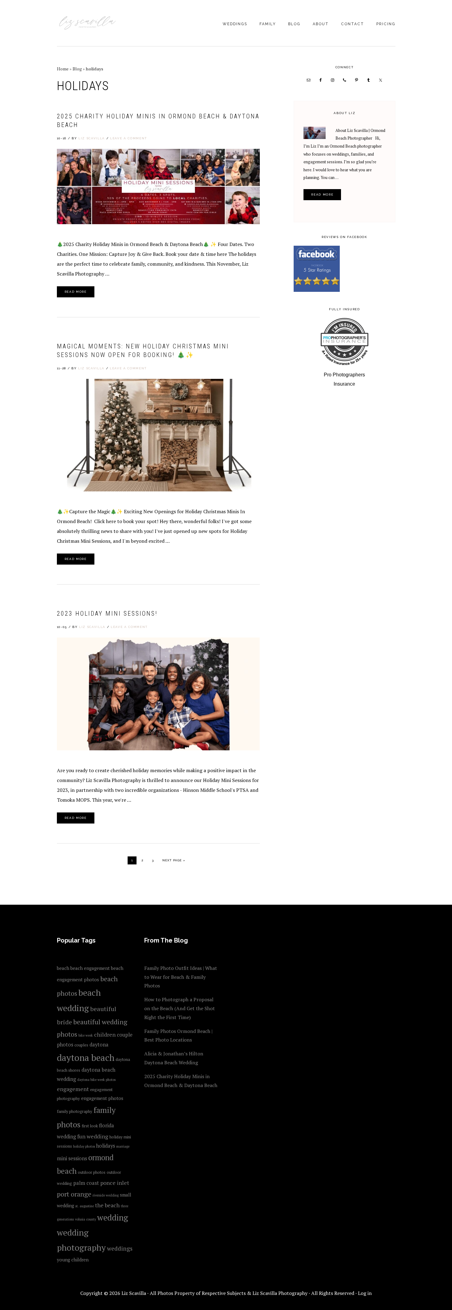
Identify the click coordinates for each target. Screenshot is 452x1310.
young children (73, 1259)
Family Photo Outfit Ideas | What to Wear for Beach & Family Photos (180, 977)
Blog (77, 69)
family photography (74, 1111)
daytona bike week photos (96, 1080)
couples (81, 1045)
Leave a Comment (128, 138)
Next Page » (173, 860)
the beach (107, 1205)
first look (90, 1126)
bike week (85, 1035)
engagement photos (102, 1098)
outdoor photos (91, 1172)
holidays (105, 1145)
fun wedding (92, 1136)
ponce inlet (114, 1182)
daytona (99, 1044)
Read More (76, 291)
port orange (74, 1193)
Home (63, 69)
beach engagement (90, 968)
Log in (365, 1293)
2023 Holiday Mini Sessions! (107, 613)
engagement (73, 1089)
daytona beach (85, 1057)
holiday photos (84, 1146)
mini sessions (72, 1158)
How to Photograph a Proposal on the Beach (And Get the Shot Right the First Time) (179, 1008)
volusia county (85, 1219)
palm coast (86, 1183)
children (105, 1034)
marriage (122, 1146)
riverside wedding (106, 1195)
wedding (112, 1217)
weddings (120, 1248)
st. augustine (84, 1206)
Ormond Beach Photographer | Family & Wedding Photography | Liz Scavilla (87, 24)
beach (63, 968)
